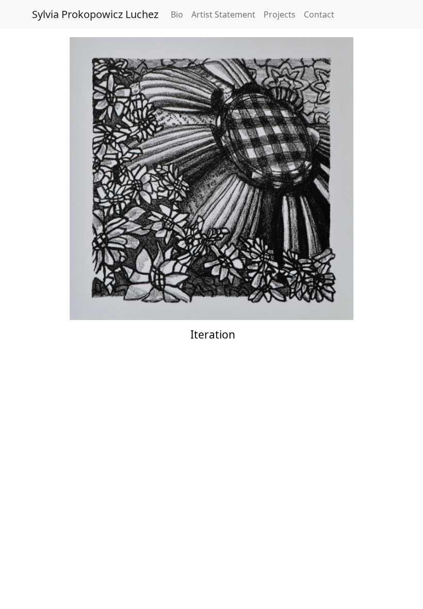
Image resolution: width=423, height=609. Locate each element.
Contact (319, 14)
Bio (177, 14)
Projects (280, 14)
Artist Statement (223, 14)
